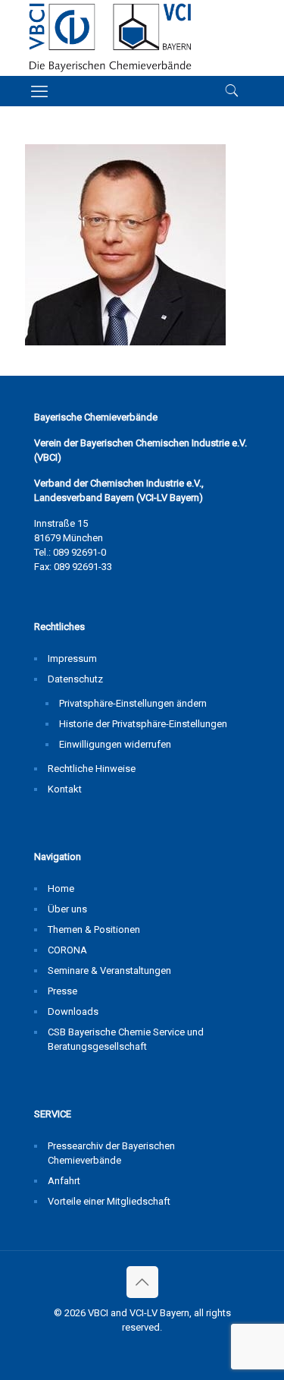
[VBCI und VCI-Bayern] (110, 38)
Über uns (67, 909)
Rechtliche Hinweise (92, 768)
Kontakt (65, 789)
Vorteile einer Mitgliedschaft (109, 1201)
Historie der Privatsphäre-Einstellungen (143, 723)
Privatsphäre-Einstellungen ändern (133, 703)
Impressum (72, 658)
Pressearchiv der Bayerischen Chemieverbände (111, 1153)
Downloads (73, 1011)
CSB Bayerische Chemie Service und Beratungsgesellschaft (126, 1039)
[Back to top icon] (142, 1282)
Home (61, 888)
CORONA (67, 950)
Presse (62, 991)
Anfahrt (64, 1180)
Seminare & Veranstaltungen (109, 970)
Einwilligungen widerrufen (115, 744)
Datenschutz (75, 679)
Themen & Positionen (94, 929)
